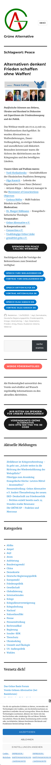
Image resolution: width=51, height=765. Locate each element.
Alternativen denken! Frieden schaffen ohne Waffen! (25, 69)
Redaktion (12, 315)
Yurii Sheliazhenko (16, 172)
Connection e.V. (14, 230)
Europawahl (13, 579)
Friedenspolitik (36, 318)
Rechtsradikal (14, 625)
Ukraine (36, 324)
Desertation (34, 321)
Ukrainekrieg (16, 321)
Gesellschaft (13, 587)
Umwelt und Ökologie (18, 645)
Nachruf (11, 610)
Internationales (15, 595)
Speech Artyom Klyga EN (20, 287)
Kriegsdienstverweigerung (21, 602)
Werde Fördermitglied (23, 366)
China (10, 568)
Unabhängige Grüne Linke (20, 234)
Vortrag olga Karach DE (21, 308)
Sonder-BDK (14, 633)
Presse (10, 618)
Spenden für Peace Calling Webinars (25, 247)
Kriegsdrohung (15, 606)
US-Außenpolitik (16, 648)
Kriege (7, 321)
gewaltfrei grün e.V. (16, 238)
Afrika (10, 545)
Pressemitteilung (16, 622)
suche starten (40, 346)
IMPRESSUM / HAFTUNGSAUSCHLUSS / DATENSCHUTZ (21, 757)
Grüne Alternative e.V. (18, 222)
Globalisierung (14, 591)
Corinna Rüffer (14, 199)
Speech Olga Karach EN (20, 302)
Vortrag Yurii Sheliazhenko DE (24, 279)
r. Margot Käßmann (18, 211)
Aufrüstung (13, 560)
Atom (10, 556)
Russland (28, 324)
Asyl (33, 315)
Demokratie (41, 315)
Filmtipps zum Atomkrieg (20, 477)
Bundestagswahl (15, 564)
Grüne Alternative (19, 36)
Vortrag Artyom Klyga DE (21, 293)
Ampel (10, 549)
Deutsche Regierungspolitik (16, 318)
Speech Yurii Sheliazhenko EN (23, 273)
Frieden (7, 324)
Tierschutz (12, 637)
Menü (43, 23)
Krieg (14, 324)
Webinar (8, 327)
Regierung (12, 629)
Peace (20, 324)
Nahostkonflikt (15, 614)
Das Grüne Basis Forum (16, 686)
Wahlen (11, 652)
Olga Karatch (13, 180)
